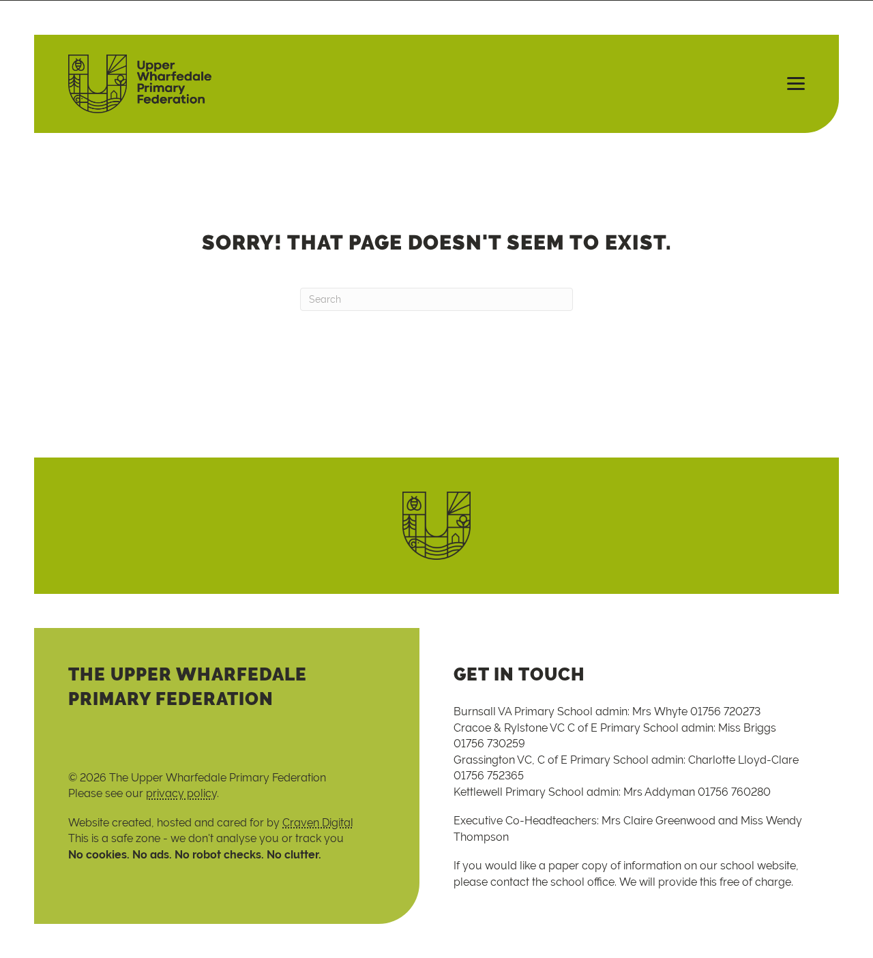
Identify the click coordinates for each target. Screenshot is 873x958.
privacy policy (181, 793)
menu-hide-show (790, 84)
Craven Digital (317, 822)
